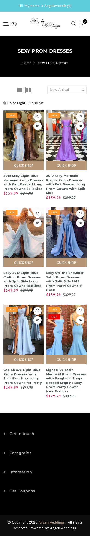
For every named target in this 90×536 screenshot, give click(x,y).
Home (26, 63)
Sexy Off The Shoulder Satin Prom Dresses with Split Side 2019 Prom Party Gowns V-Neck (65, 281)
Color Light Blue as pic (25, 103)
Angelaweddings (63, 528)
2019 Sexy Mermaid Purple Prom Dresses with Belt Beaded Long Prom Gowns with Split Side (66, 184)
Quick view (37, 126)
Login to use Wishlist (37, 117)
